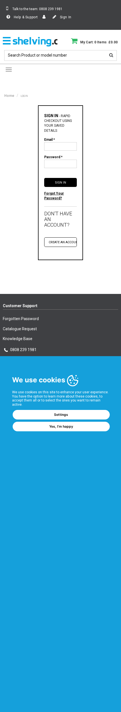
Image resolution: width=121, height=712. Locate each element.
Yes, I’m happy (61, 426)
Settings (61, 414)
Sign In (65, 17)
